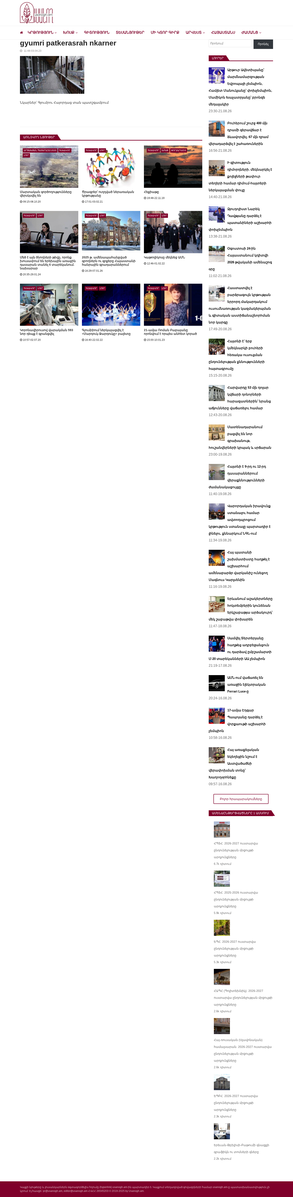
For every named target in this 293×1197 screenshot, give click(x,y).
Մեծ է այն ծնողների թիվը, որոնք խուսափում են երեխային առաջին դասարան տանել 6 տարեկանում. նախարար (48, 263)
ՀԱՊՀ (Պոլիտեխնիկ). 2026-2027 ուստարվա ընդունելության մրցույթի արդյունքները (243, 997)
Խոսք (68, 32)
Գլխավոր (64, 150)
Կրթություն (40, 32)
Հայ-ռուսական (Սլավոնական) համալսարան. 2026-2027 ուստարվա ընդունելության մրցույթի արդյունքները (243, 1050)
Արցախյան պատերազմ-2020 (40, 150)
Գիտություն (96, 32)
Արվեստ (194, 32)
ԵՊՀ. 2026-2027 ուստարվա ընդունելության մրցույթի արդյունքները (235, 948)
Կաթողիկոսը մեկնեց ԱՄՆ (164, 257)
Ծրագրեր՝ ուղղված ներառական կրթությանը (108, 193)
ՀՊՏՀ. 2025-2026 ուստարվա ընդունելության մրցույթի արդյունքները (236, 899)
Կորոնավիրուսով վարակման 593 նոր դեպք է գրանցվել (46, 331)
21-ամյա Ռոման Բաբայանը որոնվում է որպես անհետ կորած (170, 331)
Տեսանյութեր (130, 32)
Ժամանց (250, 32)
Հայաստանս (223, 32)
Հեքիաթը (151, 192)
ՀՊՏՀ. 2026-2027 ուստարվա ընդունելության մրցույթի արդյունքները (236, 850)
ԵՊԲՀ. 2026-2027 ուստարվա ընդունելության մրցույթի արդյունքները (236, 1102)
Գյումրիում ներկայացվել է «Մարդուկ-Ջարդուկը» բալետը (106, 331)
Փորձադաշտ (178, 150)
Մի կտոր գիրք (165, 32)
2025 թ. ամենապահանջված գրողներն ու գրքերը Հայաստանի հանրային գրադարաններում (109, 261)
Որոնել (263, 44)
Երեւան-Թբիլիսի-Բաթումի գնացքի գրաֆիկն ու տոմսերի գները (241, 1148)
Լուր (26, 155)
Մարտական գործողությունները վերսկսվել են (46, 193)
